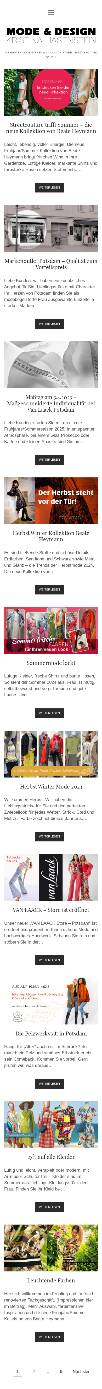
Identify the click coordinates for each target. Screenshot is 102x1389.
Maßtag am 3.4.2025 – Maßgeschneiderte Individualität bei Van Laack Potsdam (51, 364)
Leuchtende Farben (51, 1248)
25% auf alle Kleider (51, 1124)
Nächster (81, 1371)
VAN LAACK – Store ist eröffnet (51, 877)
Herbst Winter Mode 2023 (51, 754)
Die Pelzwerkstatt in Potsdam (51, 1001)
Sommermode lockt (51, 630)
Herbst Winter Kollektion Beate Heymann (51, 500)
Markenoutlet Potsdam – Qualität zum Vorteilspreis (51, 228)
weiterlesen (51, 189)
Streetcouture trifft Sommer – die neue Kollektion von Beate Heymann (51, 92)
